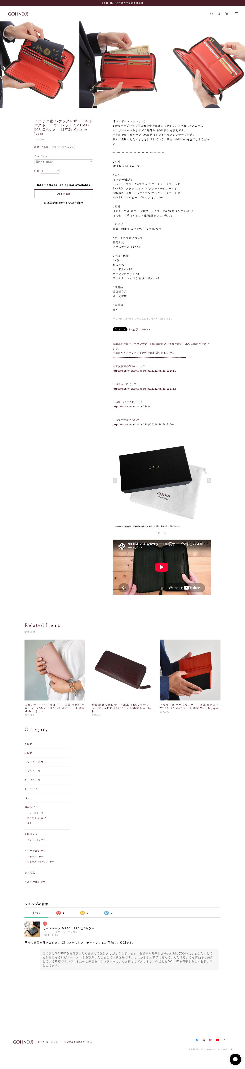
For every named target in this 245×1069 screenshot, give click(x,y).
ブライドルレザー (36, 840)
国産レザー (31, 807)
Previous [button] (6, 64)
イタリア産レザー (35, 850)
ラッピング (41, 156)
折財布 (28, 753)
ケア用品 (29, 872)
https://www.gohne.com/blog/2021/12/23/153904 (144, 424)
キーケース (31, 789)
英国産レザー (32, 834)
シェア (134, 329)
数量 (37, 171)
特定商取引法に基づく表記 (78, 1042)
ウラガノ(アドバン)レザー (40, 862)
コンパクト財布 (33, 762)
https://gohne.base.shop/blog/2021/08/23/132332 (144, 388)
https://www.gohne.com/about (132, 406)
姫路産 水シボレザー (38, 818)
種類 (37, 147)
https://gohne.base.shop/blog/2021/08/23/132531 (144, 370)
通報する (146, 329)
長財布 (28, 744)
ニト (29, 823)
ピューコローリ (35, 813)
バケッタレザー (35, 857)
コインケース (32, 771)
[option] (122, 64)
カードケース (32, 780)
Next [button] (239, 64)
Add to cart (63, 194)
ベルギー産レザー (35, 881)
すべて (36, 912)
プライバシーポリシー (49, 1042)
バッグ (28, 798)
